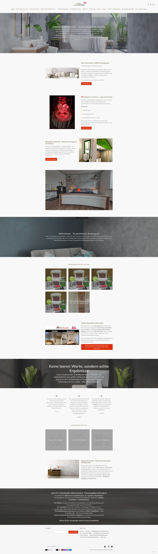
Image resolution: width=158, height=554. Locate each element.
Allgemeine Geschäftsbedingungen (99, 535)
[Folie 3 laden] (80, 255)
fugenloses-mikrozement (98, 549)
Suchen (82, 531)
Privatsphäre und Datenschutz (101, 533)
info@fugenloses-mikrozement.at (99, 531)
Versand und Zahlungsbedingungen (89, 537)
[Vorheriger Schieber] (75, 255)
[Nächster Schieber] (82, 255)
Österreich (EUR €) (51, 546)
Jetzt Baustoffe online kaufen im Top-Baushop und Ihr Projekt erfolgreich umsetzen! (97, 347)
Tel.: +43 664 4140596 (86, 533)
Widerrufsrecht (84, 535)
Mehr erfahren (51, 159)
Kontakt (88, 531)
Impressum (103, 537)
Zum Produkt (86, 128)
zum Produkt (86, 83)
